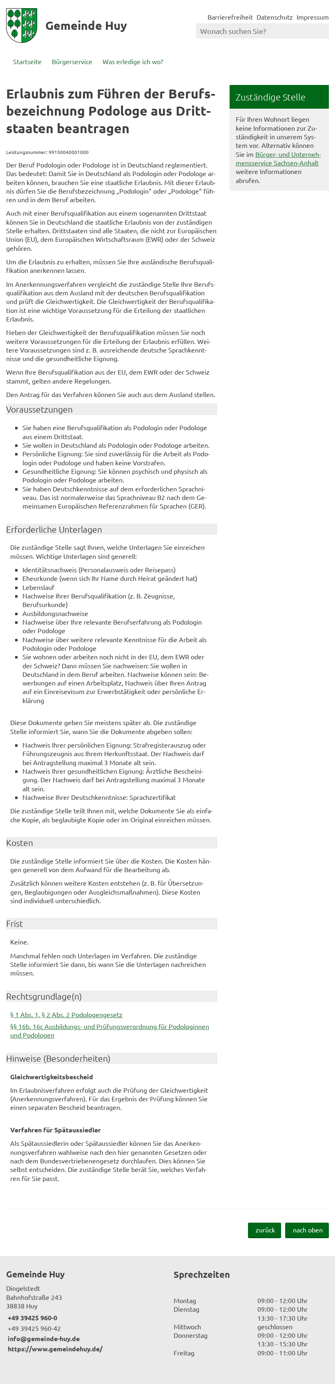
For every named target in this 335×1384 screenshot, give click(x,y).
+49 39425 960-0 (31, 1317)
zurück (265, 1230)
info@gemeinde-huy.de (43, 1338)
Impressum (313, 17)
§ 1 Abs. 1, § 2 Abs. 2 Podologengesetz (66, 1014)
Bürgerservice (72, 61)
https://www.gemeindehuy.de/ (54, 1348)
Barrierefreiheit (230, 17)
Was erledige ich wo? (133, 61)
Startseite (27, 61)
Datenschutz (275, 17)
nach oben (308, 1230)
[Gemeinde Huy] (83, 1310)
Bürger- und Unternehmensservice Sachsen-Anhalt (278, 158)
